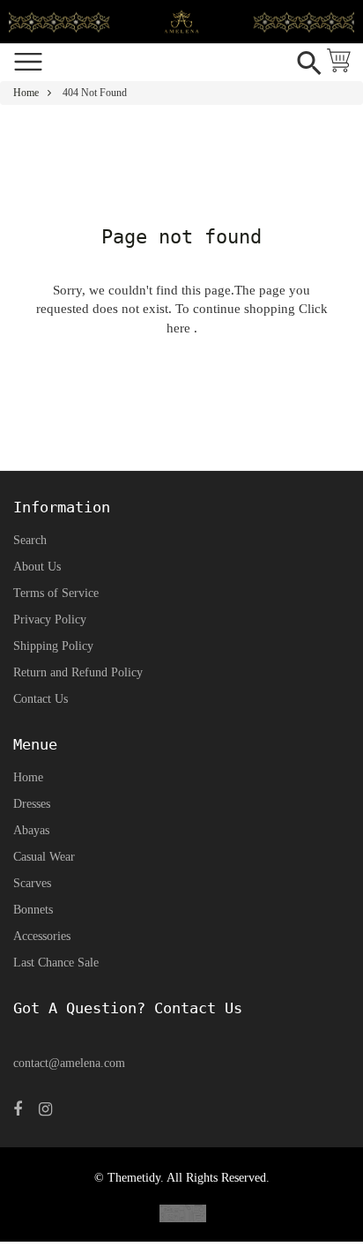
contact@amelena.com (69, 1063)
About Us (37, 566)
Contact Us (40, 698)
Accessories (41, 936)
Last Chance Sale (56, 962)
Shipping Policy (53, 646)
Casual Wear (44, 856)
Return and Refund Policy (78, 672)
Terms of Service (56, 593)
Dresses (31, 803)
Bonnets (33, 909)
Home (26, 92)
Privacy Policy (49, 619)
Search (30, 540)
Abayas (31, 830)
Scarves (32, 883)
